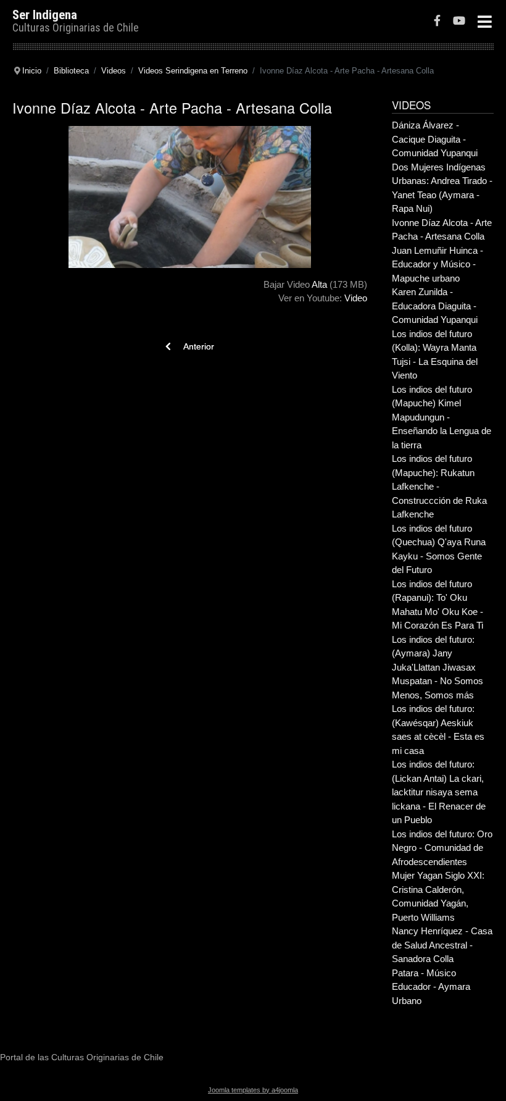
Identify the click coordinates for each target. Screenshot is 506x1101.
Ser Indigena (44, 14)
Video (355, 298)
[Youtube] (459, 22)
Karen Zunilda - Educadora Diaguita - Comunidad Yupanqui (435, 306)
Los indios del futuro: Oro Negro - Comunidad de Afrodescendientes (442, 848)
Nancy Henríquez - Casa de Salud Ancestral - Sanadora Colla (442, 945)
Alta (319, 284)
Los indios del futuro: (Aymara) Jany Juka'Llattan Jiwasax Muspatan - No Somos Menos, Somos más (437, 667)
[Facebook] (437, 22)
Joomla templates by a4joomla (253, 1090)
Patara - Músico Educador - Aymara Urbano (431, 987)
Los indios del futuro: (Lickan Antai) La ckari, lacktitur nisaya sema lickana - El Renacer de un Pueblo (439, 792)
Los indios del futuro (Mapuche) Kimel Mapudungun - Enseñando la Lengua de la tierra (441, 417)
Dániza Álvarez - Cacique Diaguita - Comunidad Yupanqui (435, 139)
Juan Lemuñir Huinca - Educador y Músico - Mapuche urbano (437, 264)
